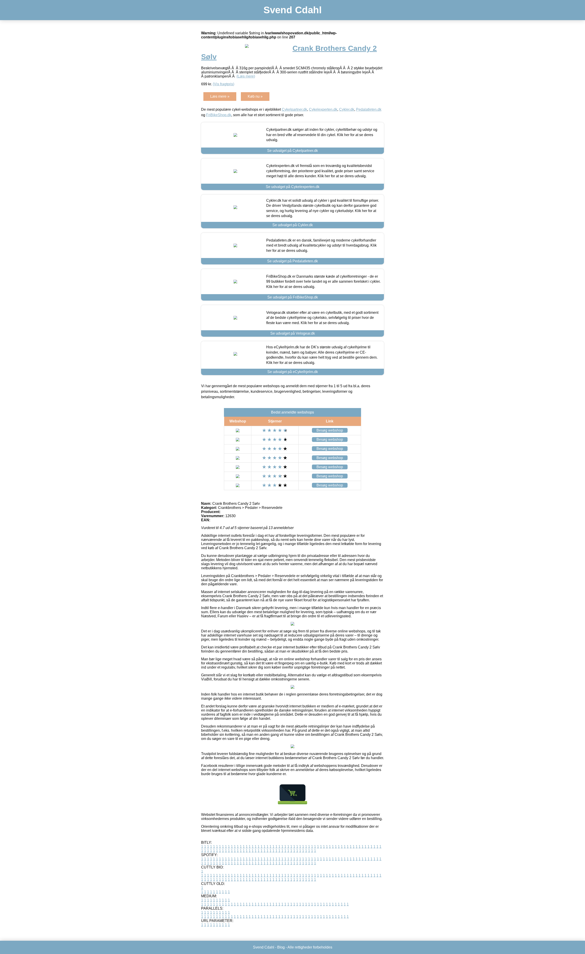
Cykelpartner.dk (294, 109)
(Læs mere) (246, 76)
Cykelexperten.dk (323, 109)
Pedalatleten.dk (368, 109)
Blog (281, 947)
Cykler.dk (346, 109)
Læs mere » (219, 96)
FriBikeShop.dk (218, 115)
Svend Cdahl (292, 10)
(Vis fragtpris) (223, 84)
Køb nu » (255, 96)
